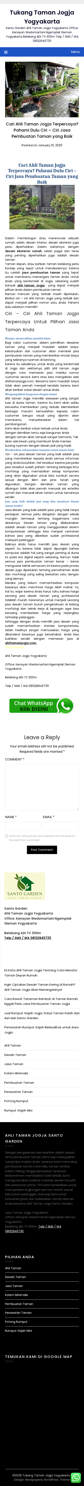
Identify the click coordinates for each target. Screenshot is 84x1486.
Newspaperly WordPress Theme (47, 1480)
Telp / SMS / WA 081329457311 (28, 938)
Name (11, 817)
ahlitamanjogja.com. (21, 643)
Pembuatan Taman (19, 1082)
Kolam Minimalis (16, 1073)
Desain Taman (15, 1055)
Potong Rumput (16, 1101)
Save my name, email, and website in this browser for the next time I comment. (42, 838)
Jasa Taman (13, 1064)
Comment (14, 759)
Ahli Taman (12, 1045)
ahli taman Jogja (31, 285)
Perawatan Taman (18, 1092)
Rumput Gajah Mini (18, 1110)
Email (48, 817)
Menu (75, 51)
